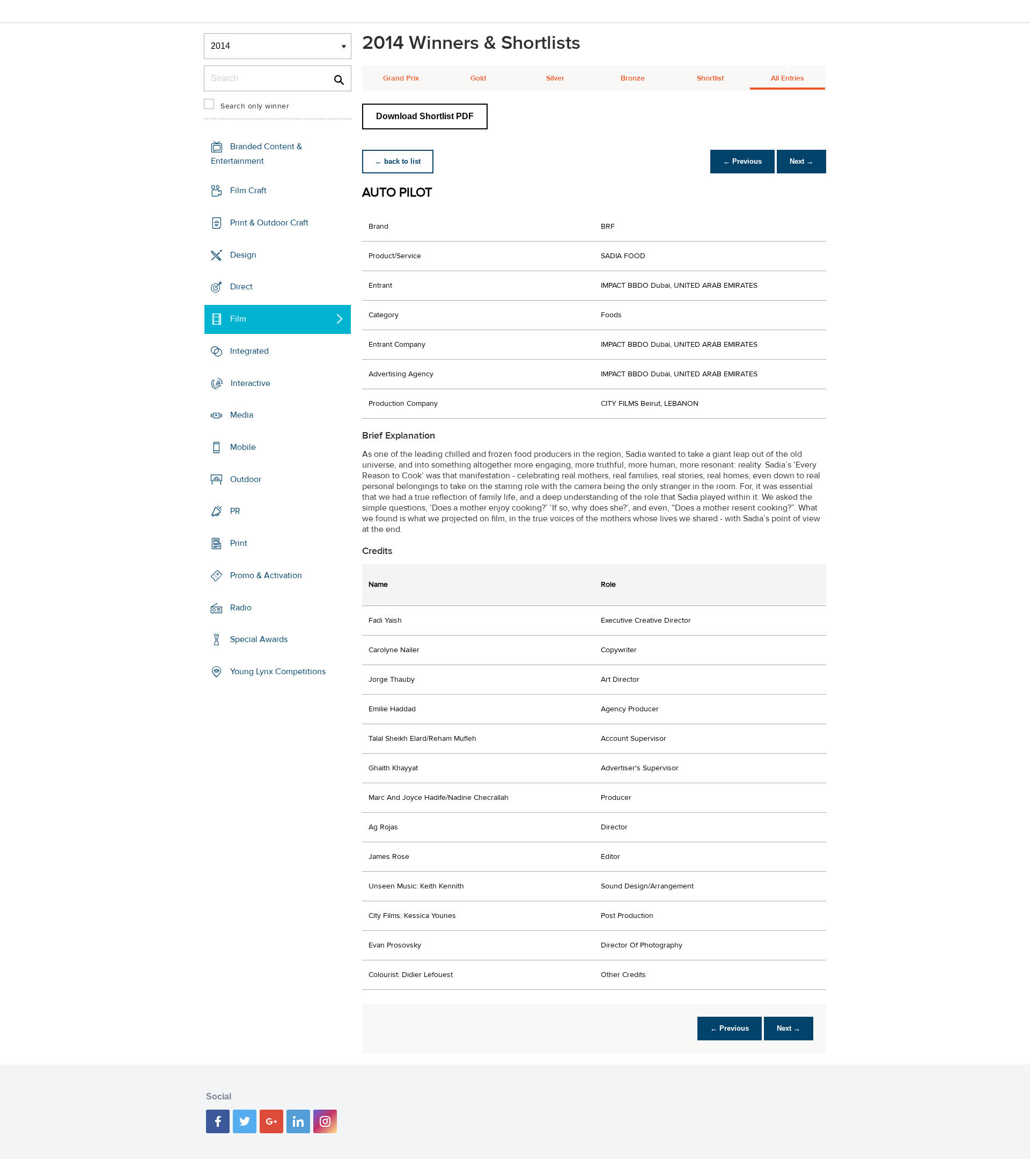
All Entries (787, 78)
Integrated (249, 351)
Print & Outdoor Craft (269, 222)
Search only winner (254, 106)
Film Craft (248, 190)
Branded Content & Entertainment (256, 153)
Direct (241, 286)
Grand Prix (401, 78)
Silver (555, 78)
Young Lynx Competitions (278, 671)
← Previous (742, 161)
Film (238, 319)
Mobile (243, 447)
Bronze (633, 78)
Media (241, 415)
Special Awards (259, 639)
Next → (801, 161)
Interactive (250, 382)
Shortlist (710, 78)
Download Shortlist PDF (425, 116)
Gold (478, 78)
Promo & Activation (266, 575)
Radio (241, 607)
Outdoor (245, 479)
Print (238, 543)
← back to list (398, 161)
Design (243, 254)
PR (235, 511)
